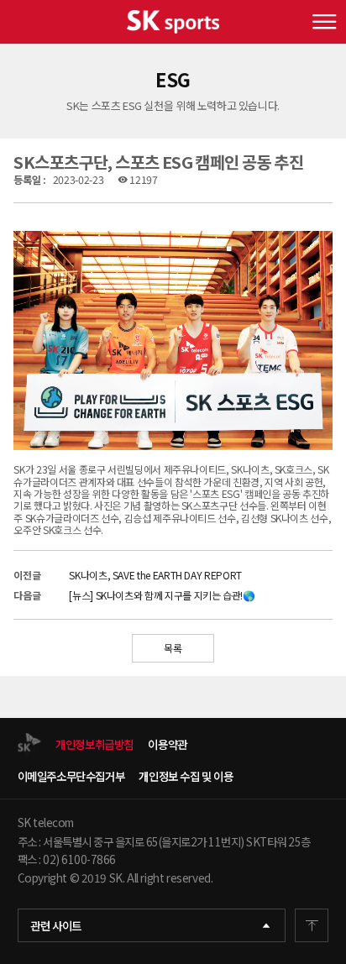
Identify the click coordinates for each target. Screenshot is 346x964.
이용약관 (167, 744)
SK (173, 21)
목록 (172, 648)
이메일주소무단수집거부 (71, 776)
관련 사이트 (55, 925)
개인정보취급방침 (94, 744)
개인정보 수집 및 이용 (186, 776)
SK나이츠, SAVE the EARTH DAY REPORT (155, 575)
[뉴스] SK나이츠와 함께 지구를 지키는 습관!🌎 (161, 595)
